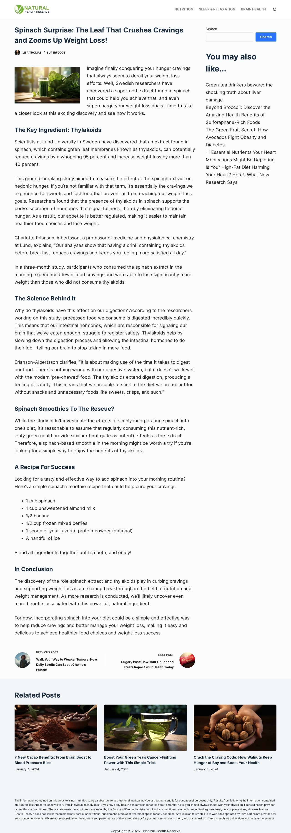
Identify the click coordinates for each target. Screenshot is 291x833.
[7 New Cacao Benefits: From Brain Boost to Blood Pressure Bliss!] (56, 728)
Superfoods (56, 52)
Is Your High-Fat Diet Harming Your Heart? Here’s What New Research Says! (238, 175)
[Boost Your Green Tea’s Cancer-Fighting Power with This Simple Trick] (145, 728)
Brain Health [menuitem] (253, 9)
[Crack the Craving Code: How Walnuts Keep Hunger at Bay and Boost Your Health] (235, 728)
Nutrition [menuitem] (183, 9)
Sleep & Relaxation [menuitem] (217, 9)
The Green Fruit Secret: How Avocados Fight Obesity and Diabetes (237, 137)
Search (211, 29)
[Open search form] (274, 9)
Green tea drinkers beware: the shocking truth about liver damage (239, 92)
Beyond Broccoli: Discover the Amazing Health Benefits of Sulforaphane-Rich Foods (238, 115)
